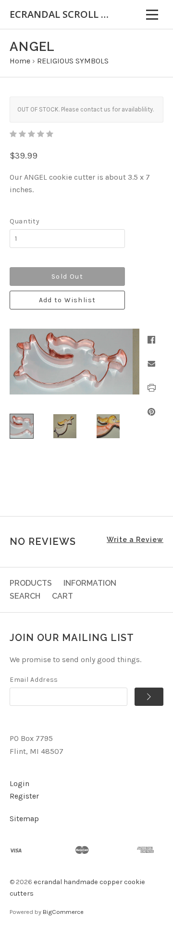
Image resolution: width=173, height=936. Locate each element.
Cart (62, 596)
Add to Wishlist (67, 300)
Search (25, 596)
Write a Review (135, 539)
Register (24, 796)
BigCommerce (63, 911)
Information (89, 583)
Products (31, 583)
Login (19, 783)
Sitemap (24, 818)
